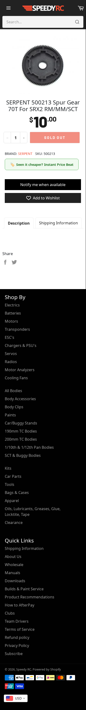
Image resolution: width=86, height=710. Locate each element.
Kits (8, 468)
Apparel (12, 500)
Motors (11, 321)
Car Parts (13, 476)
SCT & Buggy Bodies (23, 455)
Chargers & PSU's (20, 345)
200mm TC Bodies (21, 439)
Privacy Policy (17, 645)
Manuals (12, 572)
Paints (10, 415)
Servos (11, 353)
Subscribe (14, 653)
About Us (13, 556)
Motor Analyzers (20, 369)
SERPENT (25, 153)
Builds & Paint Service (24, 589)
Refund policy (17, 637)
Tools (9, 484)
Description (19, 223)
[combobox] (16, 698)
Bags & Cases (17, 492)
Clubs (10, 613)
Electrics (12, 305)
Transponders (17, 329)
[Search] (77, 22)
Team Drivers (17, 621)
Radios (11, 361)
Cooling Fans (16, 377)
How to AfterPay (19, 605)
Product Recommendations (29, 597)
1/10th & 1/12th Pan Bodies (29, 447)
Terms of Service (20, 629)
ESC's (9, 337)
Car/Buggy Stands (21, 423)
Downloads (15, 580)
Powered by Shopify (47, 669)
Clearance (14, 522)
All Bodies (13, 390)
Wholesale (14, 564)
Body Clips (14, 406)
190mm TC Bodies (21, 431)
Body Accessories (20, 398)
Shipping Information (58, 223)
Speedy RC (23, 669)
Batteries (13, 313)
